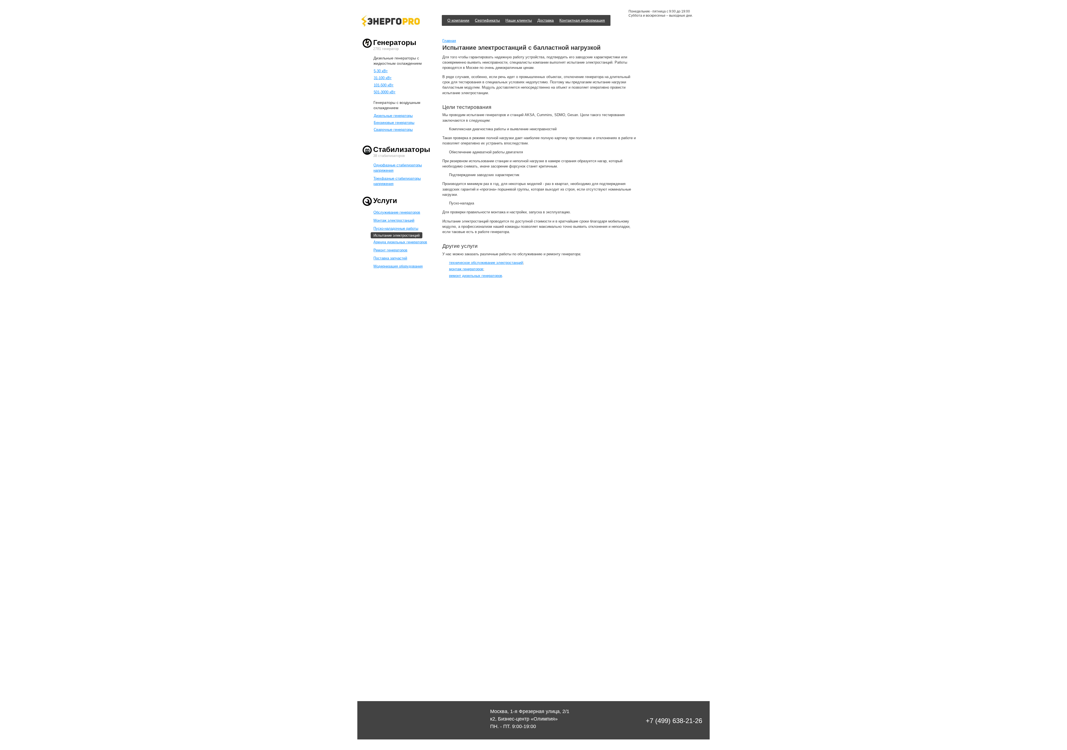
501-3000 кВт (384, 92)
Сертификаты (487, 20)
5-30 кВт (381, 71)
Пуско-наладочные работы (395, 228)
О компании (458, 20)
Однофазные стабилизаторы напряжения (397, 167)
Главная (449, 41)
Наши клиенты (518, 20)
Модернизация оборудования (398, 266)
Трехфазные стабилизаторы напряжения (397, 181)
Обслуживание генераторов (396, 212)
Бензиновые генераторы (394, 123)
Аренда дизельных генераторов (400, 242)
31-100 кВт (383, 78)
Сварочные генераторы (393, 130)
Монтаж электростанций (393, 220)
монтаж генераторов (466, 269)
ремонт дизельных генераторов (475, 276)
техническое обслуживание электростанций (486, 263)
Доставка (545, 20)
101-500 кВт (383, 85)
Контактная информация (582, 20)
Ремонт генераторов (390, 250)
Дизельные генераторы (393, 116)
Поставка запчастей (390, 258)
